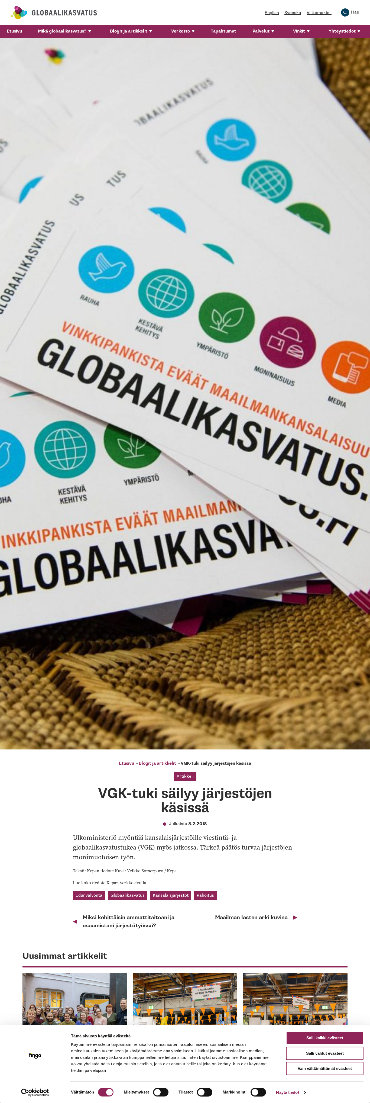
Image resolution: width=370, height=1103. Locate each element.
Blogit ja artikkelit (128, 31)
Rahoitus (205, 895)
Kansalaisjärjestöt (171, 895)
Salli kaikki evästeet (324, 1038)
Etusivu (14, 31)
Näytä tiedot (287, 1092)
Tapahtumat (223, 31)
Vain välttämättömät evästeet (325, 1068)
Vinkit (299, 31)
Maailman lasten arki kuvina (251, 917)
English (272, 13)
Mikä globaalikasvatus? (62, 31)
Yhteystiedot (342, 31)
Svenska (292, 13)
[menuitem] (14, 31)
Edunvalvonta (89, 895)
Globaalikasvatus (128, 895)
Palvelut (261, 31)
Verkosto (180, 31)
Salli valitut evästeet (325, 1053)
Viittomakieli (319, 13)
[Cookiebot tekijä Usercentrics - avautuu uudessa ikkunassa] (35, 1092)
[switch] (160, 1092)
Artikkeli (185, 776)
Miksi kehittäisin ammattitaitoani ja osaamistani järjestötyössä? (128, 921)
